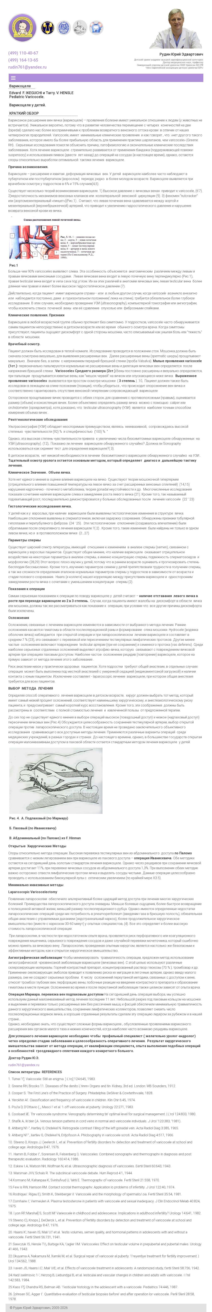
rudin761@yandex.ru (27, 67)
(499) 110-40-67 (23, 53)
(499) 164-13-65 (23, 60)
